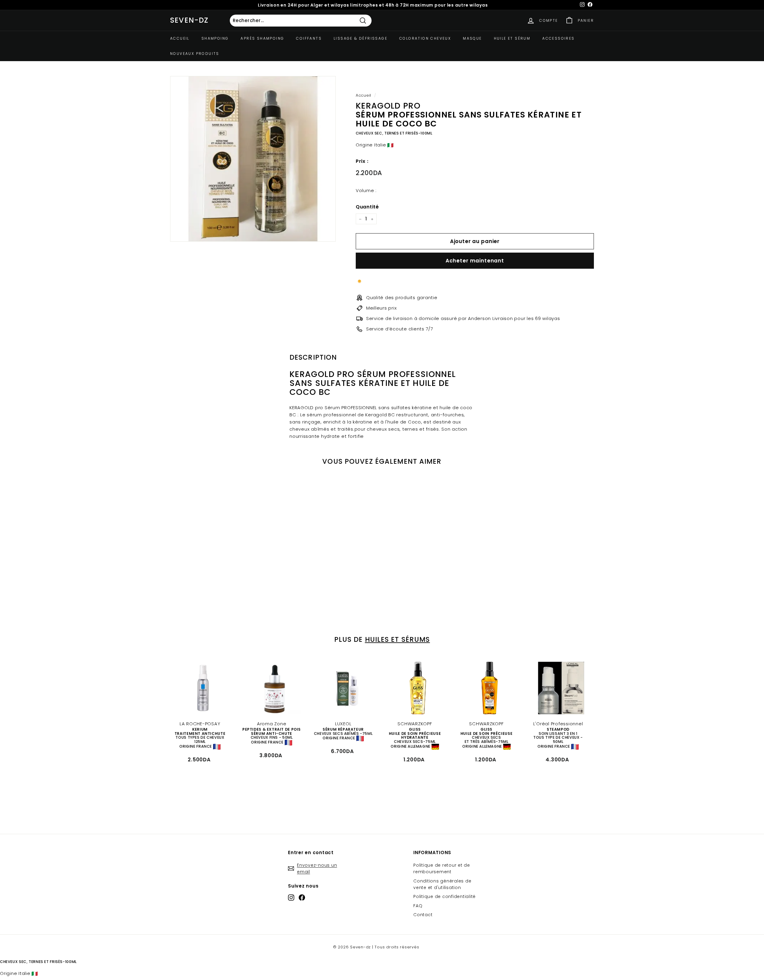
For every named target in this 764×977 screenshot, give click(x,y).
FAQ (417, 906)
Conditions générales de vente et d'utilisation (442, 884)
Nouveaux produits (194, 53)
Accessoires (558, 38)
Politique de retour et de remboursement (441, 868)
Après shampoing (262, 38)
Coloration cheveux (425, 38)
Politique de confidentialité (444, 896)
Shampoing (215, 38)
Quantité (367, 206)
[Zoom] (252, 158)
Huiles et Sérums (397, 639)
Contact (422, 915)
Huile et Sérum (512, 38)
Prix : (362, 161)
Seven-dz (189, 20)
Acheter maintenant (475, 260)
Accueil (180, 38)
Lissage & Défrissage (360, 38)
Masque (472, 38)
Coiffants (309, 38)
